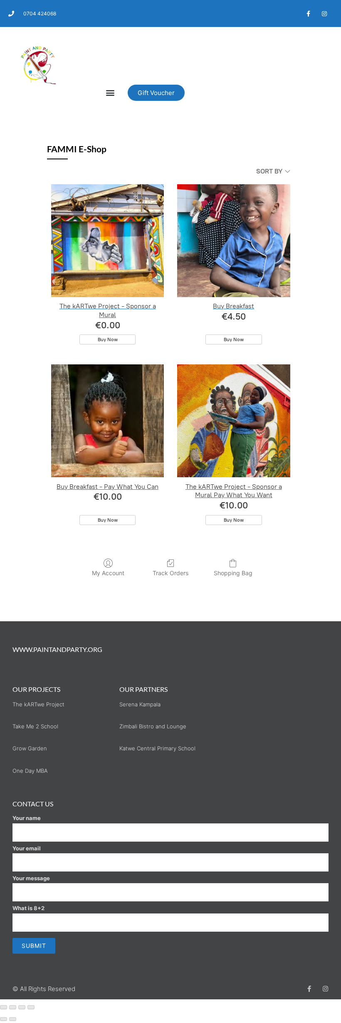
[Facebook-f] (308, 13)
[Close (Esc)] (31, 1007)
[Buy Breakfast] (233, 240)
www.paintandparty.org (57, 649)
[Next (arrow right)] (12, 1019)
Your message (31, 878)
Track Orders (170, 572)
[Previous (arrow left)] (3, 1019)
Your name (26, 818)
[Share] (21, 1007)
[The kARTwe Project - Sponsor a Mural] (107, 240)
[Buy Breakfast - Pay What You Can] (107, 420)
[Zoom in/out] (3, 1007)
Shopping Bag (233, 572)
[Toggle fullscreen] (12, 1007)
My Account (108, 572)
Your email (26, 848)
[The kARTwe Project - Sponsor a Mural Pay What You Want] (233, 420)
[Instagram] (324, 13)
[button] (110, 93)
